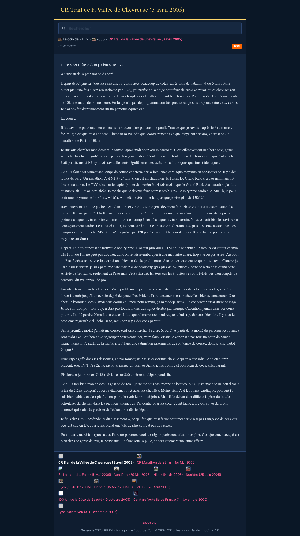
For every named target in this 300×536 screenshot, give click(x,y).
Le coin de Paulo (75, 39)
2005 (100, 39)
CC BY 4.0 (211, 530)
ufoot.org (150, 523)
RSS (237, 46)
